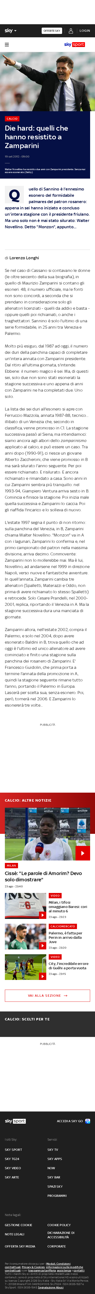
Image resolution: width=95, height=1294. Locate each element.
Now (51, 1168)
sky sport (13, 1150)
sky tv (53, 1150)
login (85, 30)
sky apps (55, 1159)
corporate (57, 1246)
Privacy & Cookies (33, 1267)
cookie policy (59, 1225)
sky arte (12, 1177)
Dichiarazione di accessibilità (61, 1235)
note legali (14, 1234)
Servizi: (53, 1139)
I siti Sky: (11, 1139)
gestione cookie (18, 1225)
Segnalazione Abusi (51, 1287)
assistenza (64, 1270)
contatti (79, 1270)
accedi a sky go (70, 1121)
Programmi (57, 1196)
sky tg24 (12, 1159)
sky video (13, 1168)
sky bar (54, 1177)
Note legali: (13, 1215)
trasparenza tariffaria (42, 1270)
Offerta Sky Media (20, 1246)
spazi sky (55, 1186)
